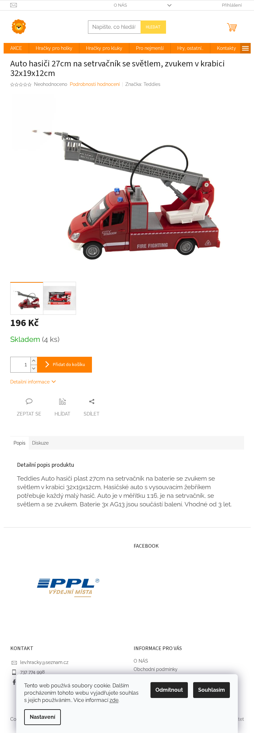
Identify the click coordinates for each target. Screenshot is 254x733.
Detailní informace (30, 382)
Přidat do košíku (69, 364)
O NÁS (120, 5)
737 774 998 (32, 672)
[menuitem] (16, 48)
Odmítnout (169, 690)
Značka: (142, 84)
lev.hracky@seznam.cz (44, 662)
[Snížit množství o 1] (33, 368)
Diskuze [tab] (40, 443)
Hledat (153, 27)
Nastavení (42, 717)
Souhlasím (211, 690)
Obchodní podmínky (156, 669)
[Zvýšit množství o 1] (33, 361)
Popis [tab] (19, 443)
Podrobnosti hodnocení (95, 84)
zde (113, 700)
